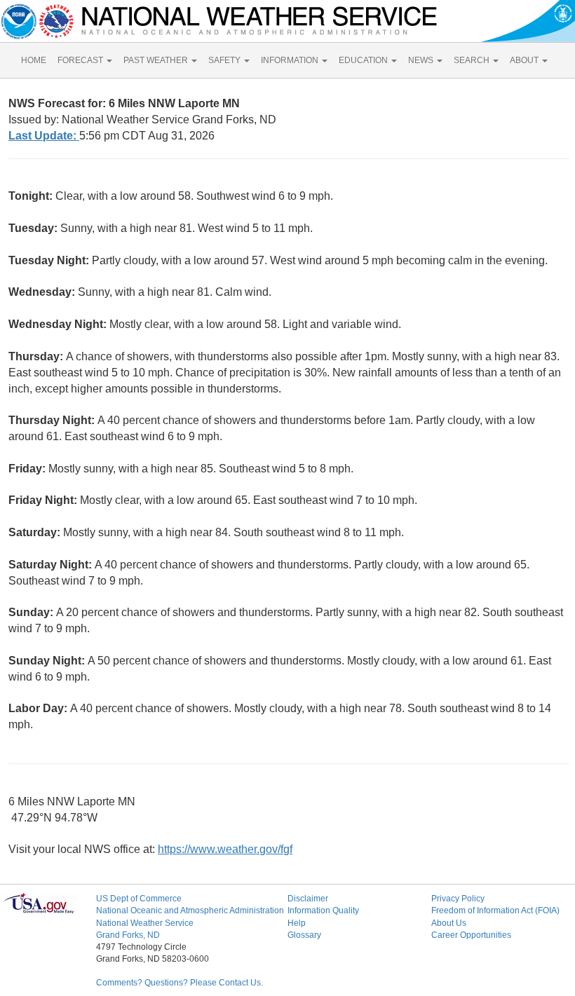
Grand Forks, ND (128, 935)
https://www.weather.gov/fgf (225, 849)
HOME (33, 60)
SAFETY (225, 60)
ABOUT (525, 60)
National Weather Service (145, 923)
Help (297, 923)
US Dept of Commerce (139, 898)
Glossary (304, 935)
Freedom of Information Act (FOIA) (495, 910)
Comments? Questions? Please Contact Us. (179, 983)
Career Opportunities (471, 935)
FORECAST (81, 60)
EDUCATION (364, 60)
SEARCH (473, 60)
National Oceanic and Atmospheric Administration (190, 910)
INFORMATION (290, 60)
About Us (448, 923)
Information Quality (323, 910)
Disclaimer (308, 898)
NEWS (421, 60)
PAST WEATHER (156, 60)
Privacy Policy (458, 898)
